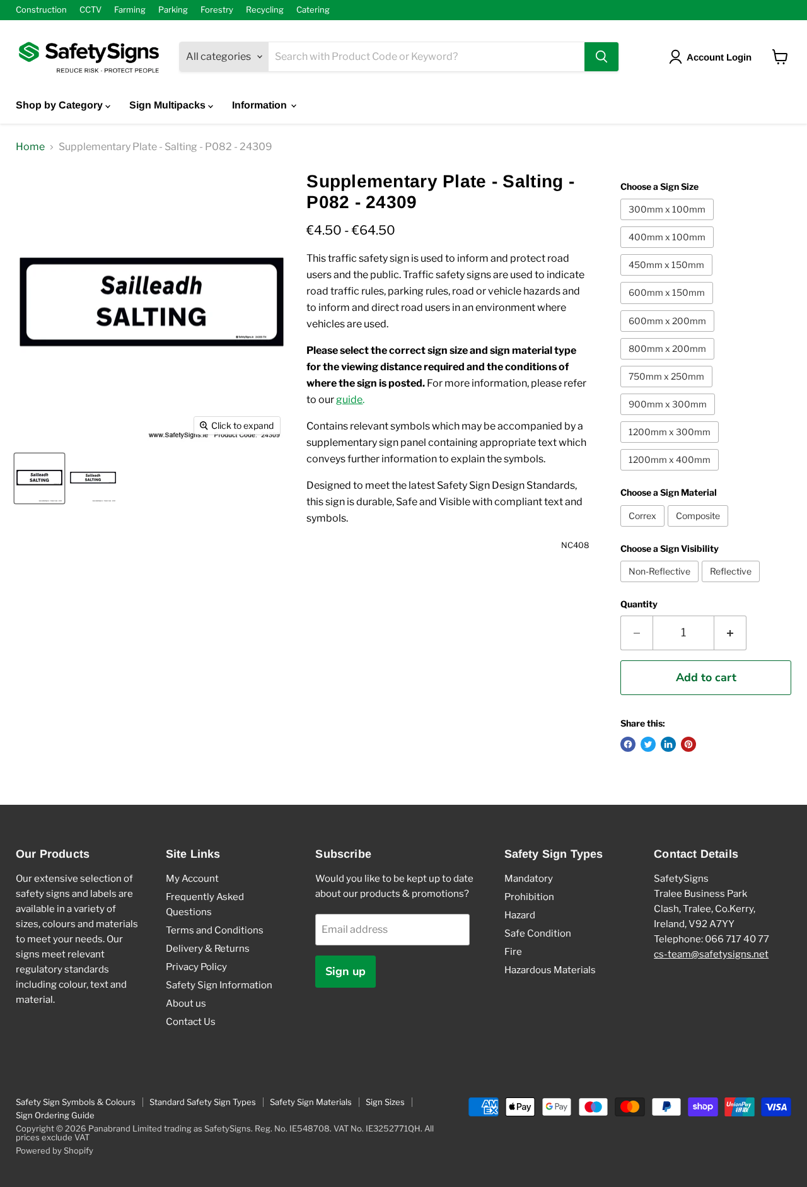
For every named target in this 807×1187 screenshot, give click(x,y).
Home (30, 147)
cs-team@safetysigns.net (711, 954)
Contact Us (191, 1021)
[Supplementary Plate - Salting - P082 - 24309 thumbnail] (39, 478)
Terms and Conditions (215, 930)
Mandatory (528, 878)
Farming (130, 10)
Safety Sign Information (219, 985)
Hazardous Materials (550, 970)
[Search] (601, 56)
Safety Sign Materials (311, 1102)
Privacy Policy (196, 967)
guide (349, 400)
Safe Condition (537, 933)
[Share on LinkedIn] (668, 744)
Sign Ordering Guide (55, 1115)
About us (186, 1003)
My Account (192, 878)
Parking (173, 10)
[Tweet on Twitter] (648, 744)
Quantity (639, 604)
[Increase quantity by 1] (730, 633)
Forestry (216, 10)
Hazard (519, 915)
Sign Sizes (385, 1102)
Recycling (265, 10)
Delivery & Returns (208, 948)
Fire (513, 951)
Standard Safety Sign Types (202, 1102)
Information (260, 105)
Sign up (345, 971)
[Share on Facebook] (628, 744)
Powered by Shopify (54, 1150)
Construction (41, 10)
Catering (313, 10)
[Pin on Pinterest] (688, 744)
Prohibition (529, 897)
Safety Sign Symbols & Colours (76, 1102)
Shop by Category (60, 105)
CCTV (90, 10)
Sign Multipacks (168, 105)
